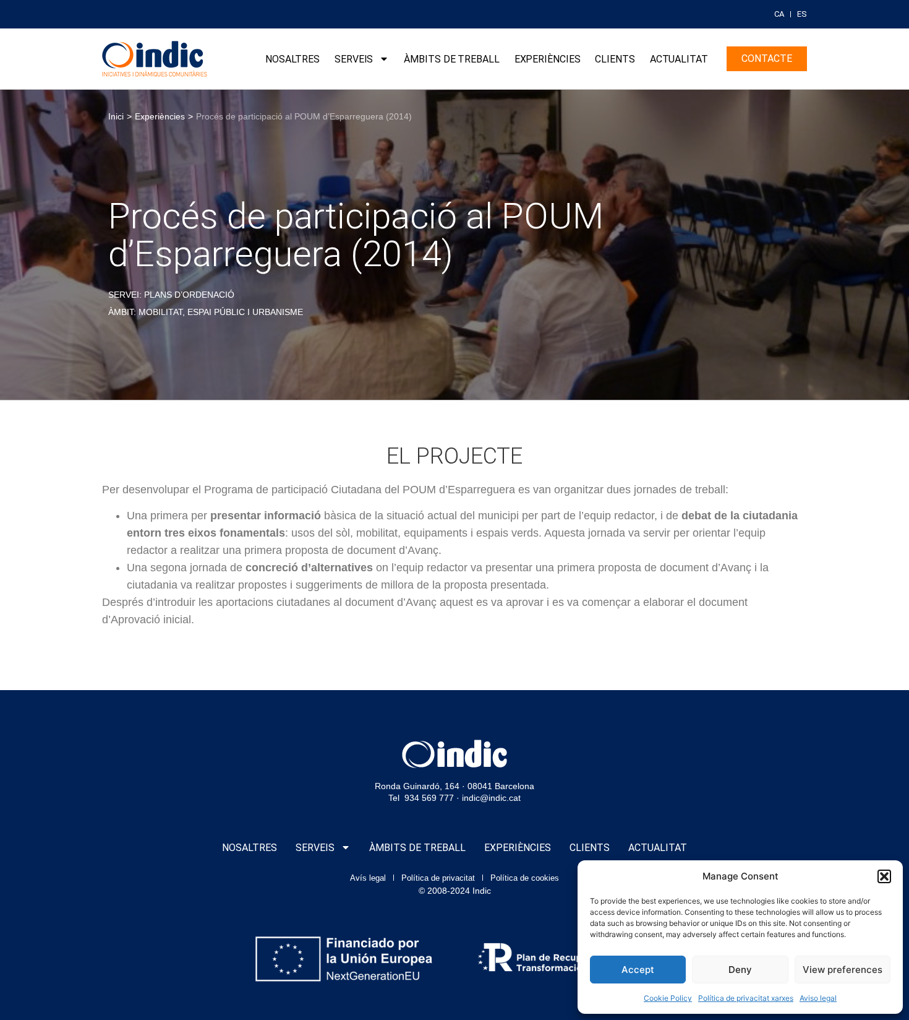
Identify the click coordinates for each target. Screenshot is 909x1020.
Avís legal (368, 878)
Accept (637, 969)
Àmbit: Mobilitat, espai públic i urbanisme (205, 312)
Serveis (354, 59)
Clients (614, 59)
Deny (740, 969)
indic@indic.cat (491, 798)
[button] (884, 876)
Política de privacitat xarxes (745, 998)
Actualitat (679, 59)
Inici (116, 116)
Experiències (547, 59)
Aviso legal (818, 998)
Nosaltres (292, 59)
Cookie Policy (668, 998)
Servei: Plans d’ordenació (171, 295)
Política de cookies (524, 878)
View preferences (842, 969)
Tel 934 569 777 (421, 798)
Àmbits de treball (451, 59)
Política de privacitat (438, 878)
